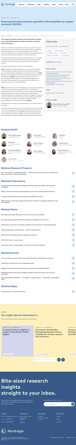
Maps (39, 4)
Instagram (59, 421)
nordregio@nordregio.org (11, 416)
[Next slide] (63, 359)
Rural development (53, 55)
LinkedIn (58, 416)
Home (2, 35)
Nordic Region (59, 50)
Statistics (46, 4)
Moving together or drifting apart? (55, 84)
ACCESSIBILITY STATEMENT (57, 437)
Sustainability (66, 55)
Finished (49, 50)
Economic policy (52, 52)
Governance (63, 52)
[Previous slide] (59, 359)
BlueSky (58, 419)
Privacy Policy (70, 437)
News (54, 4)
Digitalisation (8, 354)
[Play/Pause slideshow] (34, 359)
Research (21, 4)
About (67, 4)
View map (22, 422)
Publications (30, 4)
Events (61, 4)
